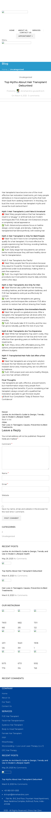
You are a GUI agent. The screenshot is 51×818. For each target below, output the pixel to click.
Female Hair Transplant (12, 733)
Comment (7, 444)
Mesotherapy (7, 742)
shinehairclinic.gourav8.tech (32, 91)
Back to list (6, 419)
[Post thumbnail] (6, 566)
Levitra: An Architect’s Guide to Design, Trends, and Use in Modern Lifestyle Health (25, 552)
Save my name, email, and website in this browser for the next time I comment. (25, 510)
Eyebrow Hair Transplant (12, 725)
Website (5, 495)
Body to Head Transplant (12, 729)
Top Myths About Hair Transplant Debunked (22, 571)
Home (4, 69)
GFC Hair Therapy (9, 750)
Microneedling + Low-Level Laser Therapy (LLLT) (23, 746)
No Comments (20, 559)
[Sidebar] (3, 815)
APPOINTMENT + (25, 36)
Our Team (6, 702)
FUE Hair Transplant (10, 716)
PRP (4, 737)
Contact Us (7, 706)
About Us (6, 698)
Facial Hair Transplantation (13, 721)
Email (5, 484)
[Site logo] (15, 20)
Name (5, 473)
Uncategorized (17, 69)
